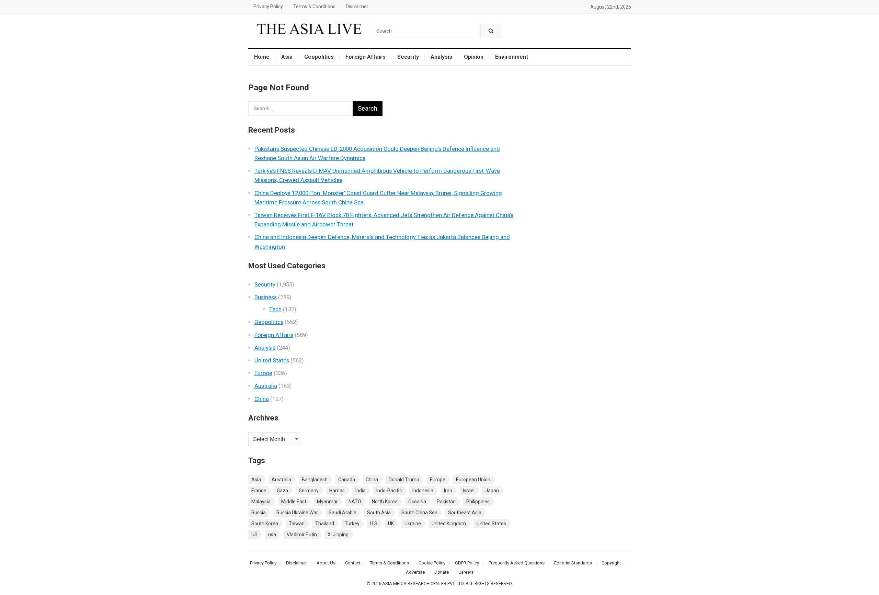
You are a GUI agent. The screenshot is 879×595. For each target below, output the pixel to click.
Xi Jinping (338, 534)
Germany (309, 490)
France (258, 490)
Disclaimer (357, 6)
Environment (511, 57)
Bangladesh (315, 479)
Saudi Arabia (342, 512)
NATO (355, 501)
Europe (263, 373)
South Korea (264, 523)
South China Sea (419, 512)
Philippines (478, 501)
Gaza (282, 490)
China (261, 398)
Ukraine (412, 523)
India (360, 490)
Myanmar (327, 501)
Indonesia (422, 490)
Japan (492, 490)
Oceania (417, 501)
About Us (326, 562)
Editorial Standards (573, 562)
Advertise (415, 572)
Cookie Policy (432, 562)
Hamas (337, 490)
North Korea (385, 501)
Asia (287, 57)
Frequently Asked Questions (517, 562)
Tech (275, 309)
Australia (265, 385)
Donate (441, 572)
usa (272, 534)
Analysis (441, 57)
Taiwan (297, 523)
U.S (373, 523)
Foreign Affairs (365, 57)
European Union (473, 479)
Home (262, 57)
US (254, 534)
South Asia (379, 512)
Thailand (324, 523)
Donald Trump (404, 479)
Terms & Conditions (314, 6)
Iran (448, 490)
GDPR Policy (467, 562)
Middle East (293, 501)
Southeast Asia (464, 512)
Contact (353, 562)
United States (271, 360)
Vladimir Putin (302, 534)
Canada (346, 479)
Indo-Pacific (389, 490)
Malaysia (261, 501)
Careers (465, 572)
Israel (469, 490)
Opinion (473, 57)
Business (265, 297)
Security (408, 57)
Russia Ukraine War (297, 512)
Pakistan (446, 501)
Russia (258, 512)
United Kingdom (449, 523)
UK (391, 523)
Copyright (611, 562)
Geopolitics (319, 57)
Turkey (352, 523)
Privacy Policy (268, 6)
